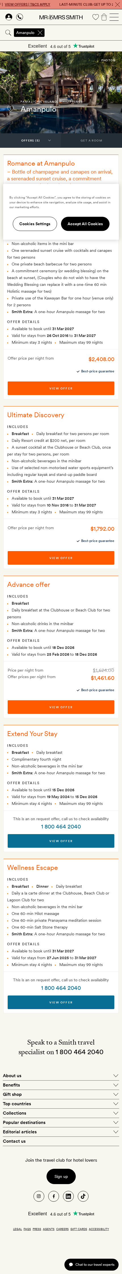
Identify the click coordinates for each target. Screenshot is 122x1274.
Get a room (91, 140)
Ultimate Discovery (35, 415)
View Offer (61, 841)
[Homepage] (61, 17)
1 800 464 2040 (61, 826)
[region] (61, 212)
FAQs (27, 1229)
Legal (17, 1229)
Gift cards (78, 1229)
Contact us (14, 1141)
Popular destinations (24, 1122)
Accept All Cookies (85, 224)
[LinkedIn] (68, 1196)
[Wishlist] (95, 17)
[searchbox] (84, 32)
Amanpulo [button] (25, 32)
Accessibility (99, 1229)
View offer (61, 388)
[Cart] (104, 17)
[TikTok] (83, 1196)
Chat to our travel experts (94, 1264)
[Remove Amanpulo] (40, 32)
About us (12, 1075)
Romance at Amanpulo (41, 163)
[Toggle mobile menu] (114, 17)
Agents (48, 1229)
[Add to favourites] (10, 109)
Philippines (71, 101)
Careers (62, 1229)
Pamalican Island (38, 101)
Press (37, 1229)
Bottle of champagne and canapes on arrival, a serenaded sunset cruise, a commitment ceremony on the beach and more (60, 178)
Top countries (17, 1103)
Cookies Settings (35, 224)
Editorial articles (20, 1131)
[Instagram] (38, 1196)
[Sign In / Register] (8, 17)
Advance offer (28, 584)
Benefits (11, 1085)
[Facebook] (53, 1196)
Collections (14, 1113)
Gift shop (12, 1094)
